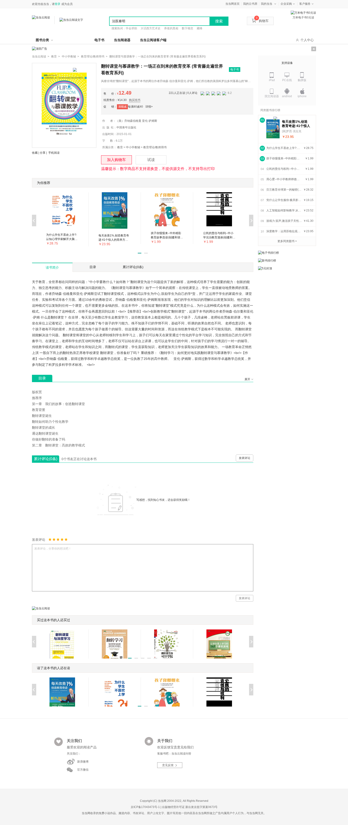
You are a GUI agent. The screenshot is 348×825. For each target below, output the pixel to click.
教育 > (55, 56)
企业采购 (286, 3)
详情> (149, 106)
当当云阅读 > (40, 56)
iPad (272, 80)
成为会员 (67, 4)
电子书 (99, 40)
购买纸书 (134, 100)
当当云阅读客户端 (153, 40)
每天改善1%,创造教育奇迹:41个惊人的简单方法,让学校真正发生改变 (296, 124)
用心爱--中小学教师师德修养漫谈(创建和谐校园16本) (284, 179)
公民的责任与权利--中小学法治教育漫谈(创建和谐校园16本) (284, 168)
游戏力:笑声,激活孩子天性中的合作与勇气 (284, 221)
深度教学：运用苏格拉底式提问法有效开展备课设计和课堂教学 (284, 231)
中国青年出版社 (126, 127)
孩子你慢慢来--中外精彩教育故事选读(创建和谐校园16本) (284, 158)
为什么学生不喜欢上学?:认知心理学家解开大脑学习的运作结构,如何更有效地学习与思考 (284, 148)
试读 (151, 160)
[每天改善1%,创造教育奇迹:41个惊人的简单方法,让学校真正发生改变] (273, 128)
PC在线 (287, 80)
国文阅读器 (272, 96)
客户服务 (305, 3)
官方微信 (83, 769)
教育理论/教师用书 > (94, 56)
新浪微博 (83, 761)
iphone (302, 96)
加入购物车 (116, 160)
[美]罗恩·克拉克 (291, 131)
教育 (120, 147)
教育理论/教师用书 (155, 147)
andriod (287, 96)
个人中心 (307, 40)
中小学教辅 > (70, 56)
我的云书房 (250, 3)
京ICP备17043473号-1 (145, 807)
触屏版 (302, 80)
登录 (57, 4)
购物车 (262, 21)
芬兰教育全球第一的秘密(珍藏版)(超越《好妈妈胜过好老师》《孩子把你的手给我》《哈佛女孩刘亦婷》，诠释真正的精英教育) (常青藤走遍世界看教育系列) (284, 189)
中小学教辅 (133, 147)
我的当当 (266, 3)
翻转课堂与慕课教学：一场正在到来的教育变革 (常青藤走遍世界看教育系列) (157, 56)
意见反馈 (168, 765)
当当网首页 (232, 3)
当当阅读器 (122, 40)
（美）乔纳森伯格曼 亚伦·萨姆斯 (136, 120)
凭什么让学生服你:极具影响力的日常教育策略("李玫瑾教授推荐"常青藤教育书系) (284, 200)
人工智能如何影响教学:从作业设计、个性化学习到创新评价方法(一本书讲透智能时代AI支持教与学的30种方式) (284, 210)
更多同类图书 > (287, 241)
